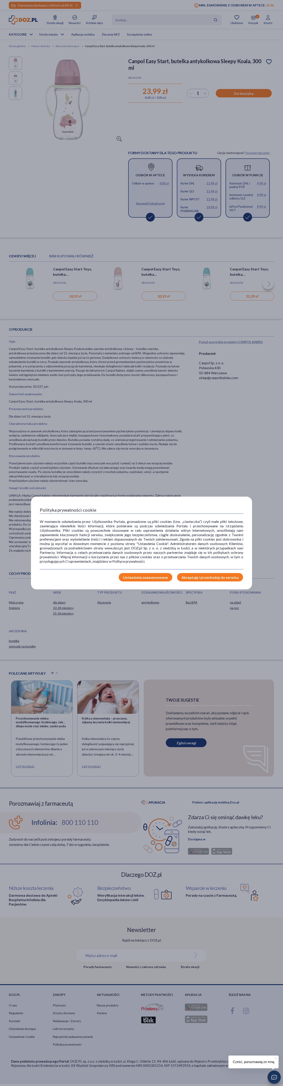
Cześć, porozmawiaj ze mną (253, 1062)
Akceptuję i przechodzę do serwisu (210, 577)
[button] (274, 1077)
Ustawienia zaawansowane (145, 577)
